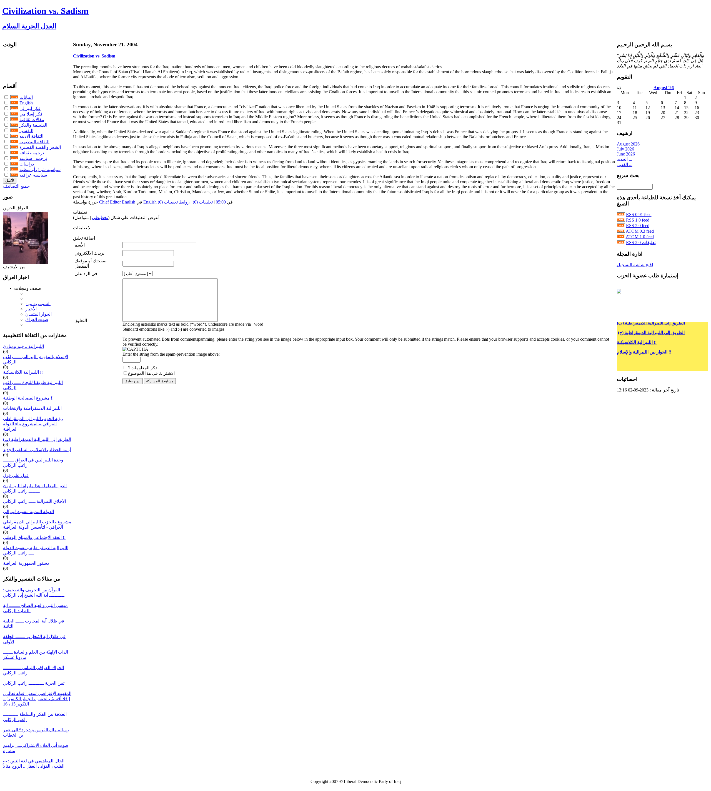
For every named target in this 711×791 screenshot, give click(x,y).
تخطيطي (100, 217)
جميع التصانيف (16, 186)
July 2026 (625, 149)
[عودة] (619, 88)
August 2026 (628, 144)
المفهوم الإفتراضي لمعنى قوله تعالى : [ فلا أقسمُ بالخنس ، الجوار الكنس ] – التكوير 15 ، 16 (37, 698)
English (26, 103)
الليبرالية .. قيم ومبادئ (23, 346)
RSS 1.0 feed (637, 220)
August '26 (664, 87)
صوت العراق (36, 319)
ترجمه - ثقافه (31, 152)
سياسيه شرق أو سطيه (40, 169)
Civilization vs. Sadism (45, 11)
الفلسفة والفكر (33, 125)
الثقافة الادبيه (31, 136)
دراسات (26, 164)
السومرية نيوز (38, 303)
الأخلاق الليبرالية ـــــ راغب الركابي (34, 501)
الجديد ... (624, 159)
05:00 (221, 202)
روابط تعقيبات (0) (174, 202)
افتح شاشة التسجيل (635, 264)
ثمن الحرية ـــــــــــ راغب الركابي (33, 683)
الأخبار (31, 309)
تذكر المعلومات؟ (143, 367)
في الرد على (85, 273)
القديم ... (624, 164)
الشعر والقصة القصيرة (40, 147)
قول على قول (16, 475)
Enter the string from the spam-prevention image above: (171, 354)
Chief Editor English (117, 202)
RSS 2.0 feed (637, 225)
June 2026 (626, 154)
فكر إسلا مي (30, 114)
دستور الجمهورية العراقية (26, 563)
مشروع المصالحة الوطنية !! (28, 398)
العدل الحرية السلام (29, 26)
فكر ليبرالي (30, 108)
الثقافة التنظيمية (34, 141)
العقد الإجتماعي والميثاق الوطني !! (34, 537)
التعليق (80, 320)
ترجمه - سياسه (33, 158)
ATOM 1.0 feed (640, 236)
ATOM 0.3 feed (640, 231)
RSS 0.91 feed (639, 214)
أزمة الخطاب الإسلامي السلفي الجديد (37, 449)
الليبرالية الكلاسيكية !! (23, 372)
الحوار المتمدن (38, 314)
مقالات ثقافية (31, 119)
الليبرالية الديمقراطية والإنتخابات (32, 408)
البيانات (26, 97)
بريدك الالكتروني (89, 253)
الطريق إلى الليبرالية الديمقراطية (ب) (37, 439)
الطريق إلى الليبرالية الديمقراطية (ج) (651, 326)
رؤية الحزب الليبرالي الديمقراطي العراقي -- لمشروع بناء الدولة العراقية (33, 423)
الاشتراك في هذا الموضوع (151, 373)
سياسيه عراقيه (33, 175)
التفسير (26, 130)
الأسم (79, 245)
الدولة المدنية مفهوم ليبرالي (28, 511)
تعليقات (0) (203, 202)
